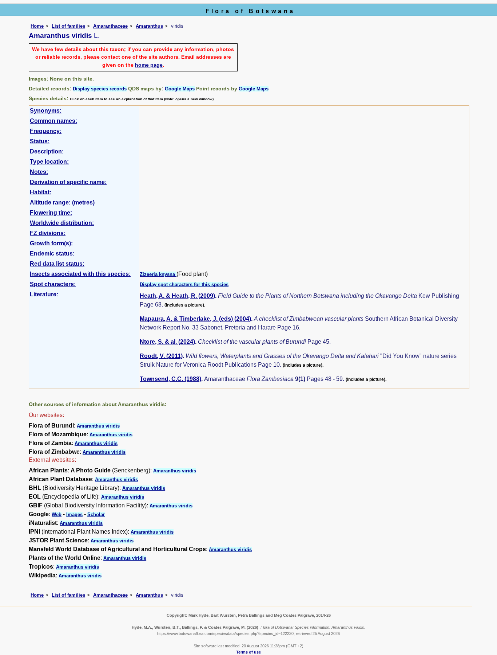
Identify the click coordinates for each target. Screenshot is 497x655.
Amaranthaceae (110, 26)
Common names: (53, 121)
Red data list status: (57, 264)
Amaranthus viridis (98, 426)
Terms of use (248, 652)
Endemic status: (52, 253)
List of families (68, 26)
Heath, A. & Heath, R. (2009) (177, 296)
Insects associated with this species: (80, 274)
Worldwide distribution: (62, 223)
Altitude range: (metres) (62, 202)
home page (149, 65)
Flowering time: (51, 213)
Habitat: (40, 192)
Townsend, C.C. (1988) (170, 379)
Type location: (49, 162)
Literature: (44, 294)
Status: (39, 141)
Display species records (100, 88)
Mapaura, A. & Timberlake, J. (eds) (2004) (195, 319)
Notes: (39, 172)
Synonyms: (45, 111)
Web (56, 514)
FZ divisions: (47, 233)
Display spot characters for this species (184, 284)
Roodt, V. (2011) (161, 356)
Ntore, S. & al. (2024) (167, 342)
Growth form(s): (51, 243)
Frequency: (45, 131)
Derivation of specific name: (68, 182)
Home (37, 26)
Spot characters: (53, 284)
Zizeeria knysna (158, 274)
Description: (47, 151)
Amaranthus (149, 26)
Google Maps (180, 88)
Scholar (96, 514)
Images (74, 514)
